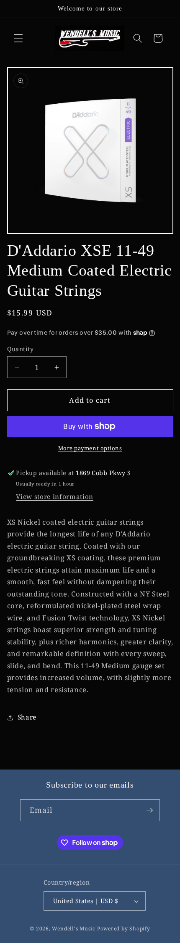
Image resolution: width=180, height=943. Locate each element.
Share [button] (27, 717)
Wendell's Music (73, 928)
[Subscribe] (149, 810)
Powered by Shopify (123, 928)
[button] (18, 38)
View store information (54, 496)
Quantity (20, 349)
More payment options (90, 448)
